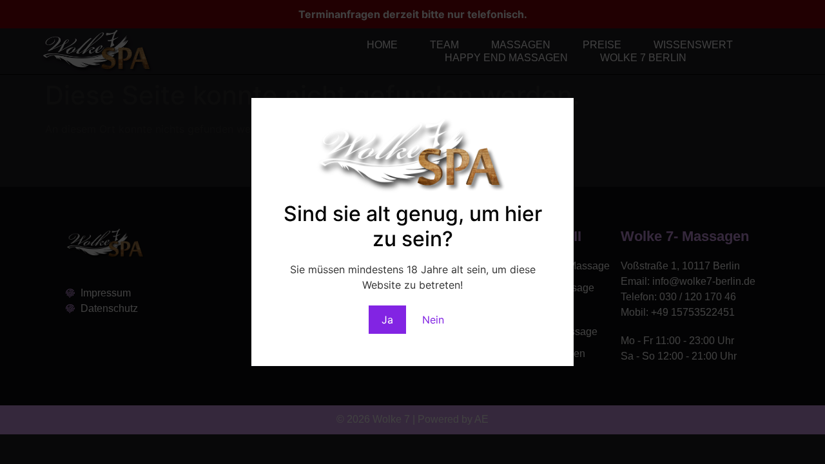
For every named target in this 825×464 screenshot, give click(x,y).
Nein (433, 319)
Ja (387, 319)
